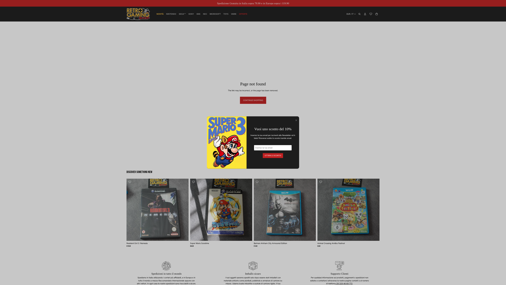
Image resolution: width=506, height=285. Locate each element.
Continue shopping (253, 100)
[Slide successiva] (185, 210)
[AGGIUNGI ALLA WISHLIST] (129, 182)
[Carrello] (377, 14)
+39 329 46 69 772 (343, 283)
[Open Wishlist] (371, 14)
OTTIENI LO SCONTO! (273, 155)
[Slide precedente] (130, 210)
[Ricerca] (359, 14)
